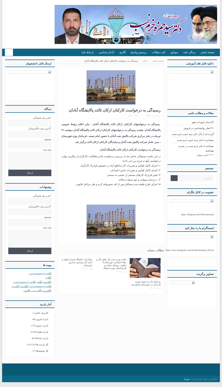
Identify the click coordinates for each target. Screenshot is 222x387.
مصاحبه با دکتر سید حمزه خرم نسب (195, 140)
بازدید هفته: (42, 332)
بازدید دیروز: (42, 325)
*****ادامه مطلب (205, 155)
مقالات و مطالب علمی (201, 113)
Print (136, 116)
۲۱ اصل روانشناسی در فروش (199, 128)
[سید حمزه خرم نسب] (183, 293)
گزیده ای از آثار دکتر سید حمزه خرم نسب (193, 134)
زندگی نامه (189, 52)
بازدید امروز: (42, 319)
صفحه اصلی (208, 52)
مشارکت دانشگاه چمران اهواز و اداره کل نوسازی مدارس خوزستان (77, 262)
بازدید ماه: (43, 338)
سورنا (187, 379)
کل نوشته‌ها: (42, 351)
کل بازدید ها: (42, 344)
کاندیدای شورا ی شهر (203, 122)
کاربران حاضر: (41, 313)
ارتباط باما (88, 52)
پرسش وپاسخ (139, 52)
